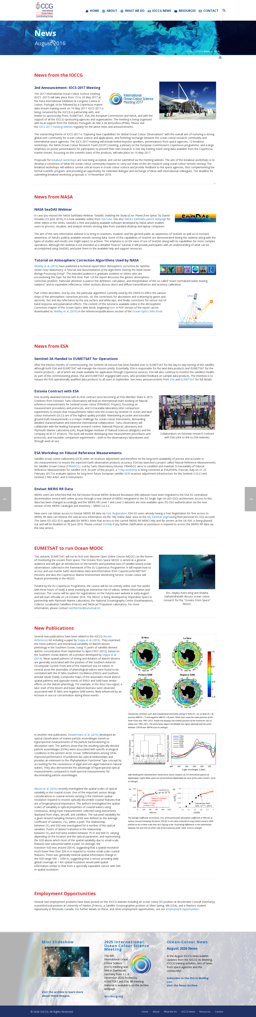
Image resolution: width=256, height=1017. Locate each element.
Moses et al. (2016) (46, 788)
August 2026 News (182, 948)
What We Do (134, 11)
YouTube (106, 219)
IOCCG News (161, 11)
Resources (187, 11)
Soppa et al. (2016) (89, 640)
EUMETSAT (188, 379)
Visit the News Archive (182, 985)
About (112, 11)
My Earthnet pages (158, 517)
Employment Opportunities (182, 909)
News (198, 51)
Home (94, 11)
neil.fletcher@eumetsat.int (84, 608)
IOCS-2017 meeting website (56, 126)
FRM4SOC (73, 466)
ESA (172, 379)
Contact (211, 11)
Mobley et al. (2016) (46, 266)
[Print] (220, 57)
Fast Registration (116, 513)
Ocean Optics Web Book (147, 311)
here (112, 307)
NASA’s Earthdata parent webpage (145, 219)
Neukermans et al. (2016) (83, 734)
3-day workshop (127, 470)
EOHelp (107, 524)
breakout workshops (64, 160)
